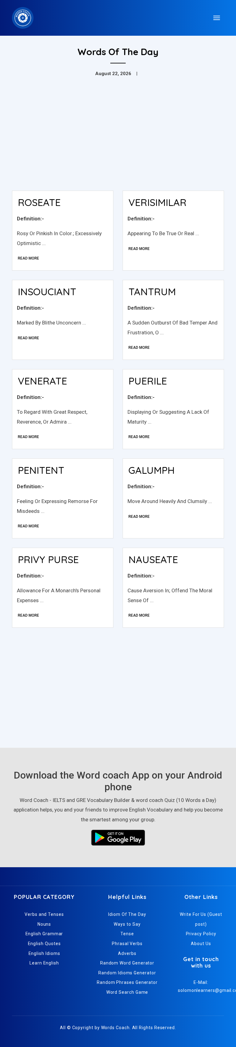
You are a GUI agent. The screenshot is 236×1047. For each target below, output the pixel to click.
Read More (28, 258)
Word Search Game (127, 992)
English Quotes (44, 943)
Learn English (44, 962)
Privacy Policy (201, 933)
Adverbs (127, 953)
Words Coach (115, 1027)
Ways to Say (127, 924)
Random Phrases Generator (127, 982)
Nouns (44, 924)
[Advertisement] (118, 140)
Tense (127, 933)
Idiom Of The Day (127, 914)
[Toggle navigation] (216, 18)
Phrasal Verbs (127, 943)
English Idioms (44, 953)
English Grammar (44, 933)
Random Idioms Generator (127, 972)
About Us (201, 943)
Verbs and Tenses (44, 914)
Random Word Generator (127, 962)
